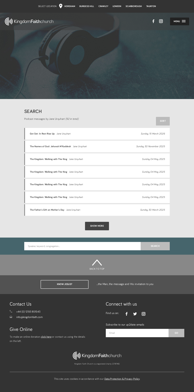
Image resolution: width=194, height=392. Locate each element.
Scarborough (134, 6)
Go (176, 333)
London (117, 6)
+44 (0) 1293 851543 (28, 311)
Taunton (151, 6)
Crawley (103, 6)
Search (155, 246)
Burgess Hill (86, 6)
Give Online (21, 329)
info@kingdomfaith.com (29, 317)
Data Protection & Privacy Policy (122, 379)
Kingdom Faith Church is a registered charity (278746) (97, 364)
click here (46, 337)
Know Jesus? (64, 284)
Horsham (69, 6)
